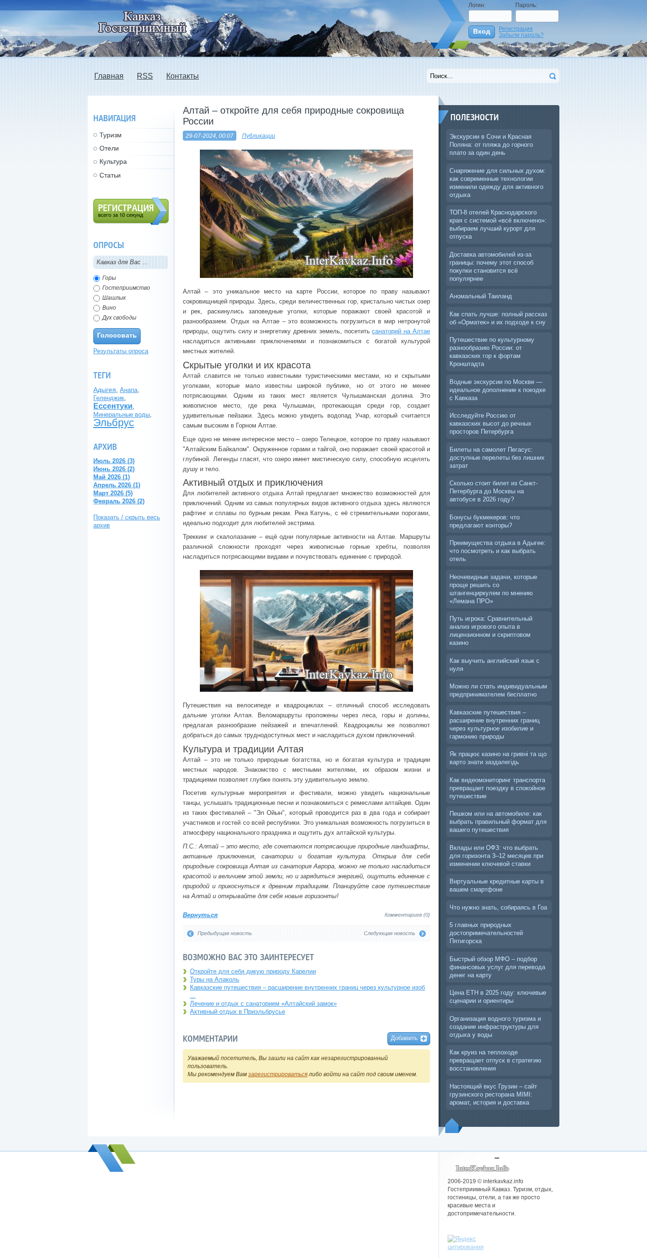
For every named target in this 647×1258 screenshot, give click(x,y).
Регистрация (516, 29)
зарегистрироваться (277, 1074)
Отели (109, 148)
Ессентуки (113, 406)
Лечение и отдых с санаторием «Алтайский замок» (263, 1003)
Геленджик (108, 397)
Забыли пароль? (521, 35)
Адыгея (104, 389)
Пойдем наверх (454, 1125)
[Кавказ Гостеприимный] (148, 22)
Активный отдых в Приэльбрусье (237, 1011)
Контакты (182, 76)
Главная (109, 76)
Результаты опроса (120, 351)
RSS (145, 76)
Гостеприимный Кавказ (484, 1165)
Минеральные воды (121, 414)
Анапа (128, 389)
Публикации (258, 136)
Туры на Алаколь (214, 979)
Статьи (110, 175)
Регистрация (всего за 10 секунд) (131, 211)
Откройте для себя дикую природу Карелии (253, 971)
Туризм (110, 135)
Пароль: (526, 5)
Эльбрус (113, 422)
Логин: (476, 5)
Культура (113, 161)
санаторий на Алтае (401, 331)
